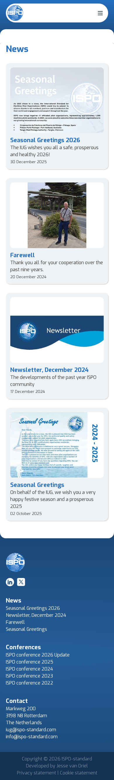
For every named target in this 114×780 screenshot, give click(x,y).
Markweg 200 (21, 709)
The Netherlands (24, 723)
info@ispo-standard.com (32, 737)
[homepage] (15, 13)
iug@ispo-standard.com (31, 730)
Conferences (23, 52)
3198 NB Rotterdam (26, 716)
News (16, 64)
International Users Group (36, 41)
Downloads (21, 76)
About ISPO (21, 29)
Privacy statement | (38, 773)
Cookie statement (78, 773)
